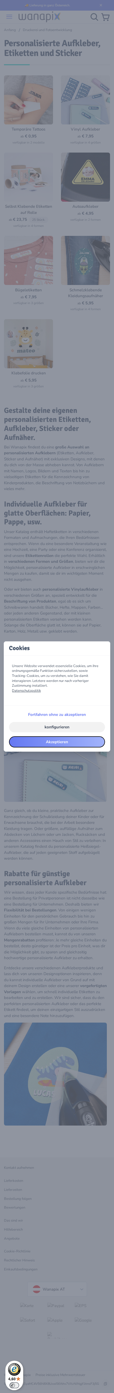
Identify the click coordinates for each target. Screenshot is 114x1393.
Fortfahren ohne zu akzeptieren (57, 714)
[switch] (14, 1385)
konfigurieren (57, 727)
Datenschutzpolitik (26, 690)
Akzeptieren (57, 742)
